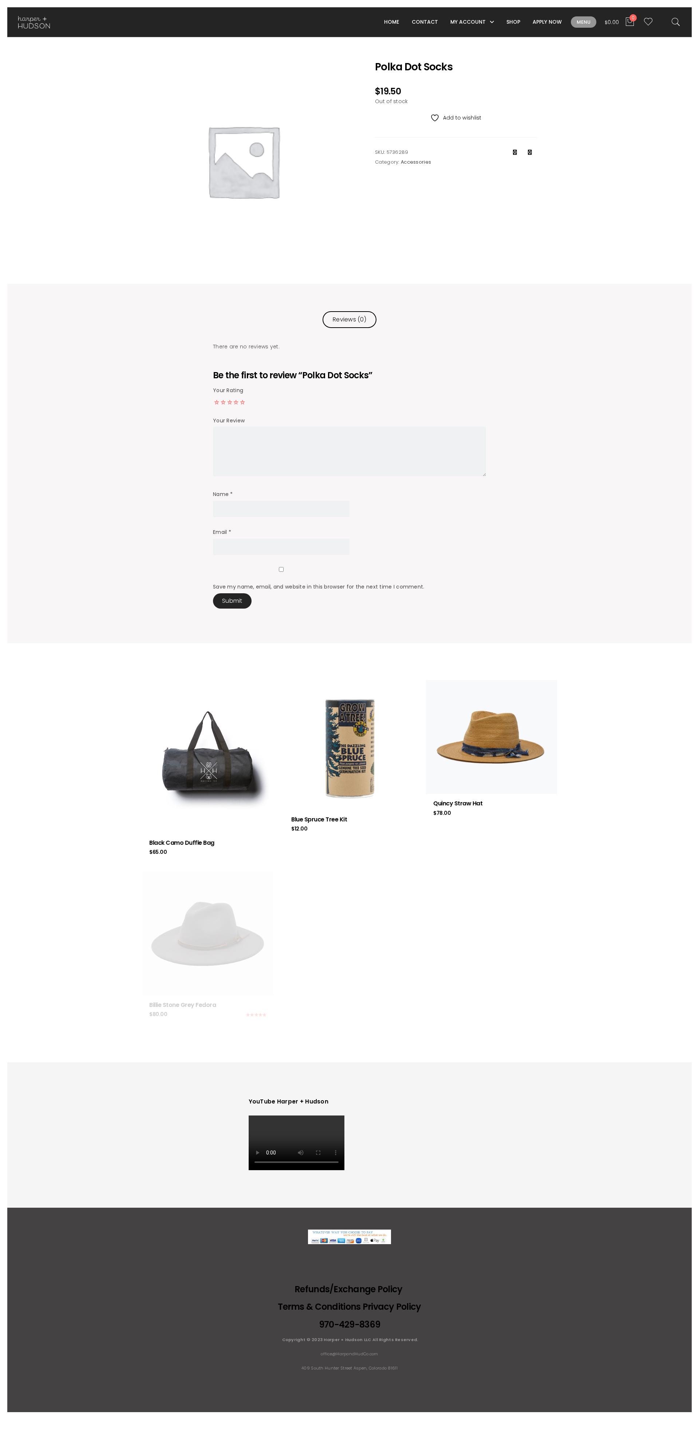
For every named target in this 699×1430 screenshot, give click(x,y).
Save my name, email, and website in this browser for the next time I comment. (318, 586)
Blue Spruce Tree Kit (319, 819)
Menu (584, 22)
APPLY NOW (547, 22)
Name (223, 494)
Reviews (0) (349, 319)
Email (222, 532)
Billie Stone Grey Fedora (182, 1005)
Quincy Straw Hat (457, 803)
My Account (468, 22)
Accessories (416, 162)
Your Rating (228, 390)
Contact (425, 22)
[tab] (349, 319)
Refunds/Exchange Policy (349, 1289)
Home (391, 22)
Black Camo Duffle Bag (181, 843)
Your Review (229, 420)
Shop (513, 22)
